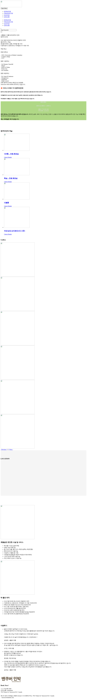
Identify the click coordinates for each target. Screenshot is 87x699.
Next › (11, 449)
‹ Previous (3, 449)
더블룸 (6, 202)
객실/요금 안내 (8, 13)
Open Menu (4, 8)
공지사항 (7, 17)
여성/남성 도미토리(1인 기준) (14, 231)
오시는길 (7, 15)
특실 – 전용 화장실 (11, 178)
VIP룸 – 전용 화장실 (11, 154)
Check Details (8, 157)
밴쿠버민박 (7, 11)
